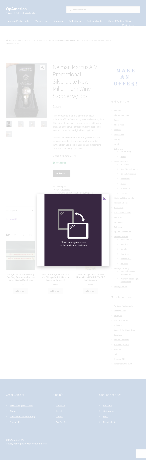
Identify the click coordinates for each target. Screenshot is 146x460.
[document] (73, 230)
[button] (105, 198)
